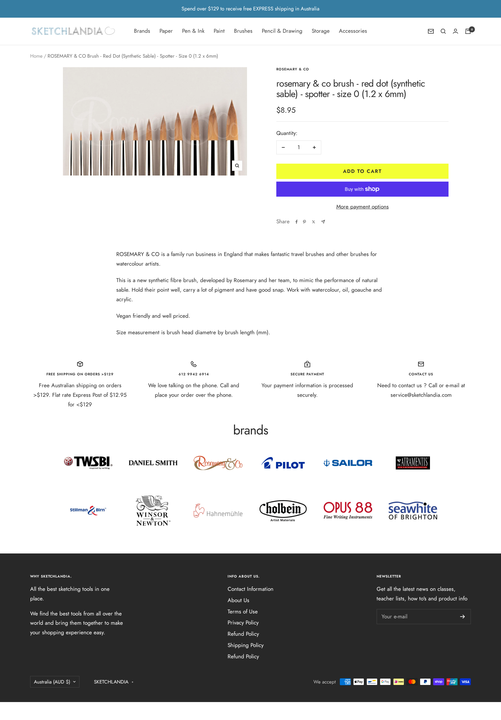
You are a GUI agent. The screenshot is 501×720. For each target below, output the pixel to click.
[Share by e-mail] (323, 222)
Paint (219, 31)
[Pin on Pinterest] (304, 222)
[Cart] (468, 31)
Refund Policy (243, 634)
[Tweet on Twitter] (313, 222)
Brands (142, 31)
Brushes (243, 31)
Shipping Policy (246, 645)
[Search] (443, 31)
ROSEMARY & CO (292, 69)
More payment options (362, 207)
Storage (321, 31)
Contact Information (250, 589)
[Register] (462, 617)
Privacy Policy (243, 622)
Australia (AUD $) (52, 681)
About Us (238, 600)
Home (36, 55)
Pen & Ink (193, 31)
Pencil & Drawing (282, 31)
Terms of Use (243, 611)
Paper (166, 31)
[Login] (455, 31)
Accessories (353, 31)
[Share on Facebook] (296, 222)
